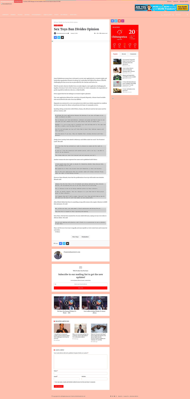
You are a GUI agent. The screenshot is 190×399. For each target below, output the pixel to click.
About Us (169, 1)
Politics (20, 14)
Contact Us (175, 1)
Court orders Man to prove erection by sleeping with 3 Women (129, 70)
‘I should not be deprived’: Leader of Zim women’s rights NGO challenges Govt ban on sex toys (62, 336)
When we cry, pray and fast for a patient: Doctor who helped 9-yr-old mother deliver (80, 336)
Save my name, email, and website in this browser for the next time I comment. (75, 382)
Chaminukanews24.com (62, 33)
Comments (133, 54)
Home (56, 22)
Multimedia (63, 14)
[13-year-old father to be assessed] (117, 90)
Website (84, 376)
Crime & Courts (47, 14)
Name (56, 371)
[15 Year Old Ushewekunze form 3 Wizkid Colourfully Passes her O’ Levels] (117, 84)
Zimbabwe (85, 237)
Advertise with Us (184, 1)
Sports (56, 14)
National (27, 14)
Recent (124, 54)
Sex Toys (76, 237)
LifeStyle (60, 25)
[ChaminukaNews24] (6, 4)
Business (13, 14)
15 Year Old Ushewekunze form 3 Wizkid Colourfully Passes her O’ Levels (129, 83)
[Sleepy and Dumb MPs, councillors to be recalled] (117, 77)
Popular (115, 54)
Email (56, 376)
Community (5, 14)
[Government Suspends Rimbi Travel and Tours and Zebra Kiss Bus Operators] (117, 61)
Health (60, 22)
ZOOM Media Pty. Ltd (80, 396)
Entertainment (36, 14)
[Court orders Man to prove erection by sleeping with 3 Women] (117, 70)
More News (73, 14)
